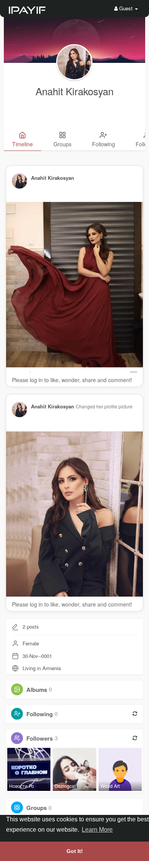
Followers (39, 738)
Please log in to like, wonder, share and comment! (72, 380)
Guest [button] (126, 8)
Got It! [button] (74, 851)
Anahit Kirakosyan (74, 91)
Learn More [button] (97, 829)
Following (39, 713)
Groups (36, 807)
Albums (36, 689)
